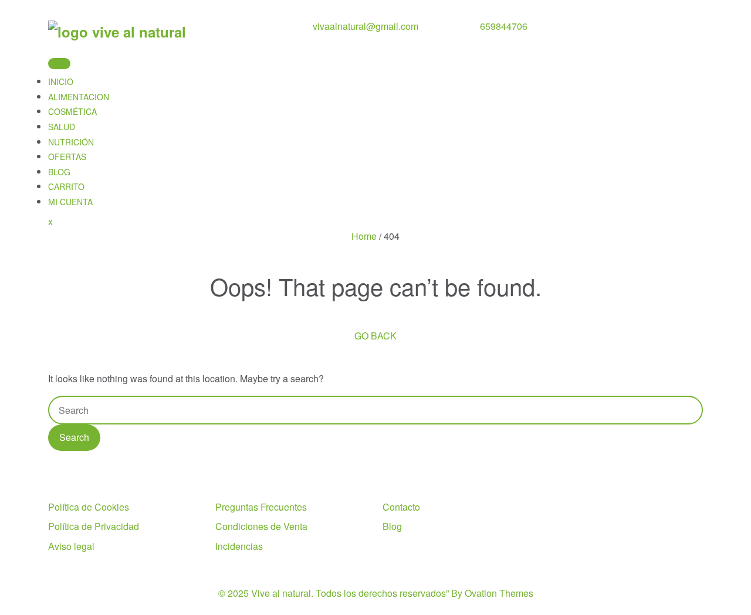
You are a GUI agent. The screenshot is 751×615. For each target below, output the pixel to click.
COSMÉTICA (72, 111)
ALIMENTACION (78, 97)
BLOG (59, 172)
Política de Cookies (88, 507)
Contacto (401, 507)
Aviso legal (71, 546)
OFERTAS (67, 156)
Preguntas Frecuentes (261, 507)
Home (364, 236)
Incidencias (239, 546)
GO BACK (375, 335)
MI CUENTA (70, 202)
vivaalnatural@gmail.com (365, 26)
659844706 (503, 26)
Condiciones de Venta (261, 526)
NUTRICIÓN (71, 142)
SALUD (61, 126)
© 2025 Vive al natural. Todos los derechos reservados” (375, 593)
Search (74, 437)
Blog (392, 526)
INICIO (60, 81)
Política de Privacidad (93, 526)
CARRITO (66, 186)
